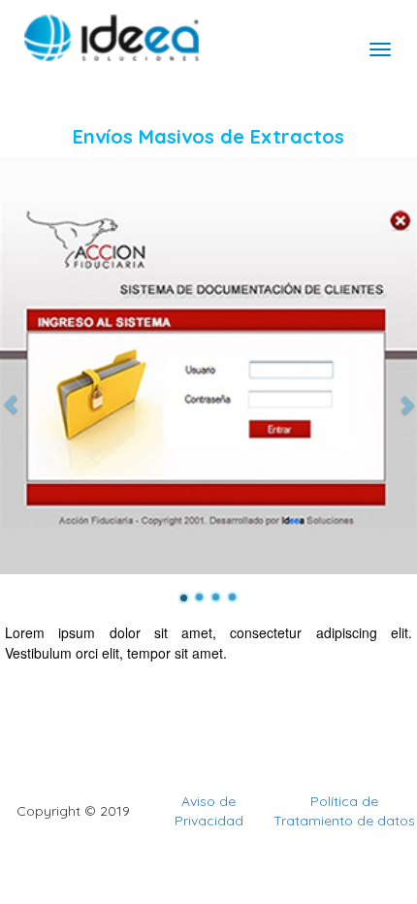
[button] (10, 365)
